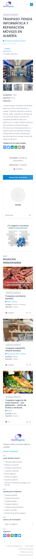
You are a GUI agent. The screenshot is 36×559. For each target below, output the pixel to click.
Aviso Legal (29, 546)
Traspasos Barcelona (11, 498)
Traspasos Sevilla (10, 501)
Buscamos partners (11, 480)
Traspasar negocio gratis (13, 462)
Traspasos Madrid (10, 495)
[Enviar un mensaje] (30, 215)
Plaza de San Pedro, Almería (16, 354)
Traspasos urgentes (11, 471)
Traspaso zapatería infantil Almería (15, 349)
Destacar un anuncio (11, 465)
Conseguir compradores (12, 468)
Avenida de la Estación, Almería (15, 41)
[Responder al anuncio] (27, 313)
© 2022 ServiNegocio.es (14, 546)
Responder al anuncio (18, 177)
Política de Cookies (26, 552)
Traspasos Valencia (11, 504)
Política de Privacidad (26, 549)
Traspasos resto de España (13, 507)
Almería (9, 411)
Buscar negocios (10, 474)
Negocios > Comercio (11, 14)
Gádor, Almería (12, 302)
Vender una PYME (10, 510)
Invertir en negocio (11, 477)
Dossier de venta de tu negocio (15, 513)
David (18, 204)
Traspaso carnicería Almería (15, 297)
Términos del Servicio (25, 555)
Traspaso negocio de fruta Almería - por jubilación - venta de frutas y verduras (15, 404)
